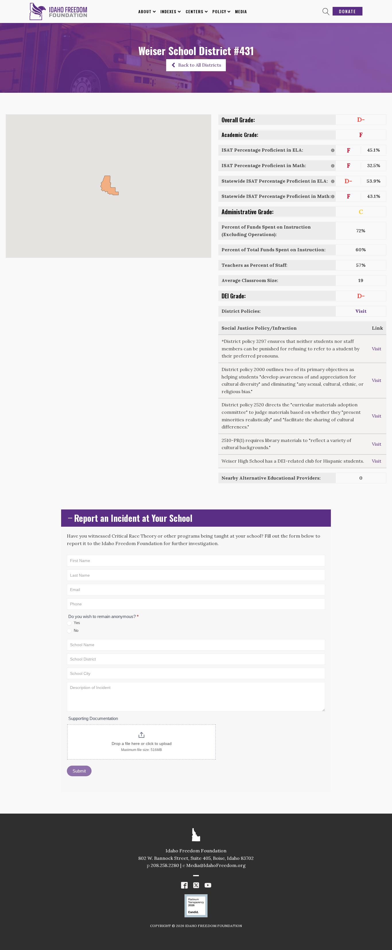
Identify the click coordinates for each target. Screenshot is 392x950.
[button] (196, 65)
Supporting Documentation (93, 718)
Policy (219, 11)
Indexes (168, 11)
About (145, 11)
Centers (194, 11)
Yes (76, 623)
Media (241, 11)
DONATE (347, 11)
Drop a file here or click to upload (142, 743)
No (75, 630)
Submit (79, 771)
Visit (360, 311)
